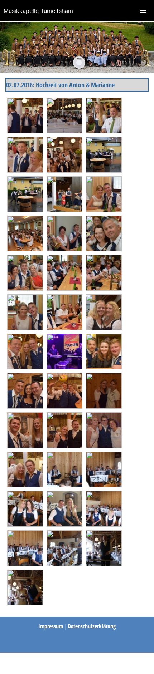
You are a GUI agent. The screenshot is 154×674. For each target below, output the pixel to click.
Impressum (51, 626)
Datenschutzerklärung (92, 626)
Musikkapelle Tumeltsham (38, 10)
